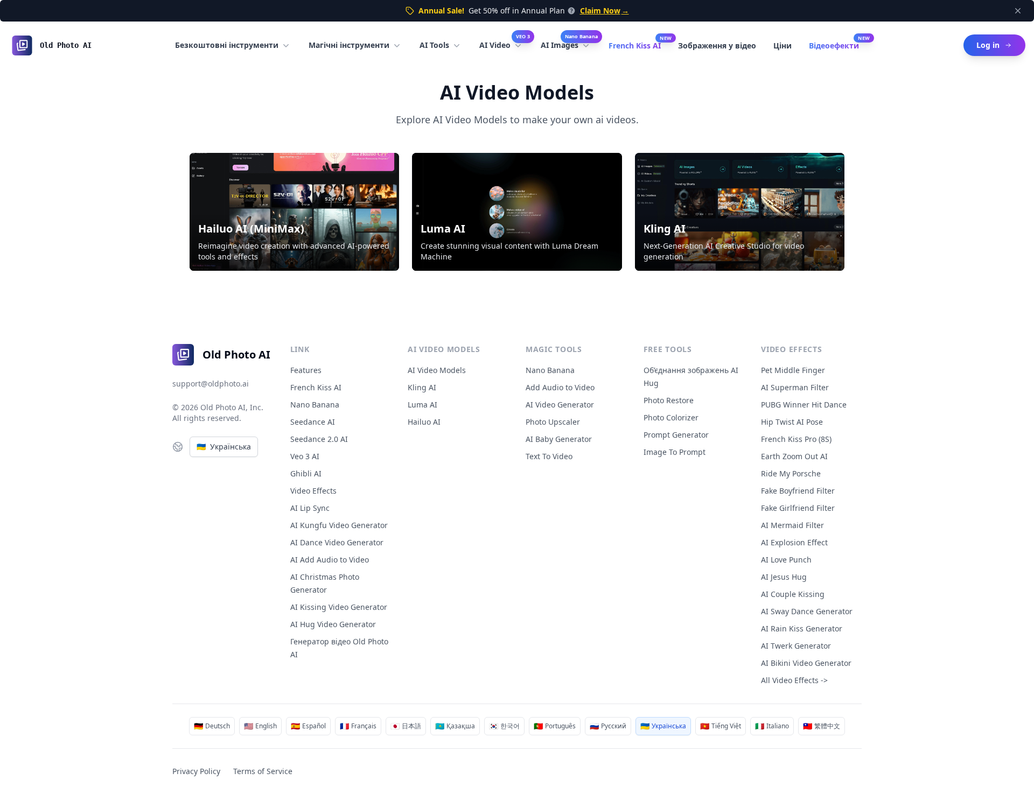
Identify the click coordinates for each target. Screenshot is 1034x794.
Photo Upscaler (553, 422)
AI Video (504, 42)
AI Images (569, 42)
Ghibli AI (306, 473)
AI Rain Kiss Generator (801, 628)
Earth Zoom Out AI (794, 456)
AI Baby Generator (559, 439)
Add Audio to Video (560, 387)
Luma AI (422, 404)
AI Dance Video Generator (336, 542)
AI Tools (434, 45)
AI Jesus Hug (784, 577)
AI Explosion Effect (794, 542)
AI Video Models (437, 370)
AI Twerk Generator (796, 646)
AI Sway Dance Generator (807, 611)
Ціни (782, 45)
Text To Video (549, 456)
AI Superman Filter (795, 387)
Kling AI (422, 387)
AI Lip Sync (310, 508)
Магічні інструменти (349, 45)
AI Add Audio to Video (329, 559)
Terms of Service (262, 771)
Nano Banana (314, 404)
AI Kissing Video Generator (338, 607)
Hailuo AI (424, 422)
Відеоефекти (834, 45)
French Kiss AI (635, 45)
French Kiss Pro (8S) (796, 439)
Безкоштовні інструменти (226, 45)
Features (306, 370)
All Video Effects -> (794, 680)
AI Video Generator (560, 404)
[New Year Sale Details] (570, 10)
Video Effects (313, 491)
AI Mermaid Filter (792, 525)
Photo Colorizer (671, 417)
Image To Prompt (674, 452)
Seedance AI (312, 422)
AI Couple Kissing (793, 594)
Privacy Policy (196, 771)
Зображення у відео (717, 45)
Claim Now (604, 10)
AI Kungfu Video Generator (339, 525)
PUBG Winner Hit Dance (804, 404)
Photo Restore (669, 400)
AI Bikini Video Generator (806, 663)
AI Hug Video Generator (333, 624)
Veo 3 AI (304, 456)
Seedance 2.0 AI (319, 439)
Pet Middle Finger (793, 370)
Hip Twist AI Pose (792, 422)
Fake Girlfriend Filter (798, 508)
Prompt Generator (676, 435)
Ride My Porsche (791, 473)
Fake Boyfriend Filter (798, 491)
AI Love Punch (786, 559)
